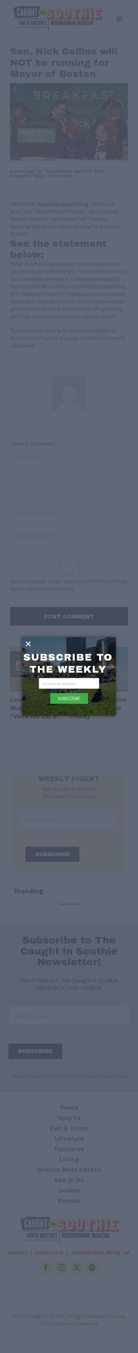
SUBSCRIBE (69, 698)
